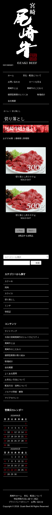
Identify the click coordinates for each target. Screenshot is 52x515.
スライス (9, 293)
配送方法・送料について (16, 385)
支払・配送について (32, 75)
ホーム (11, 75)
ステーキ (9, 281)
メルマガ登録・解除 (14, 392)
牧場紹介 (41, 94)
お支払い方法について (15, 379)
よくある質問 (11, 373)
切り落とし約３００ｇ (26, 176)
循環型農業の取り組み (15, 355)
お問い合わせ (14, 82)
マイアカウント (12, 398)
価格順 (18, 138)
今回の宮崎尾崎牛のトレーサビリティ (22, 337)
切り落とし (16, 111)
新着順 (26, 138)
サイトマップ (11, 331)
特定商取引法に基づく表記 (26, 499)
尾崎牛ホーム (16, 496)
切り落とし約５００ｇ (26, 215)
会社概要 (12, 101)
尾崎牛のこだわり (35, 88)
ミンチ (8, 305)
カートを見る (35, 82)
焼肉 (7, 287)
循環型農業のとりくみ (18, 94)
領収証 (8, 311)
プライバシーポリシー (19, 502)
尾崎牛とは (13, 88)
